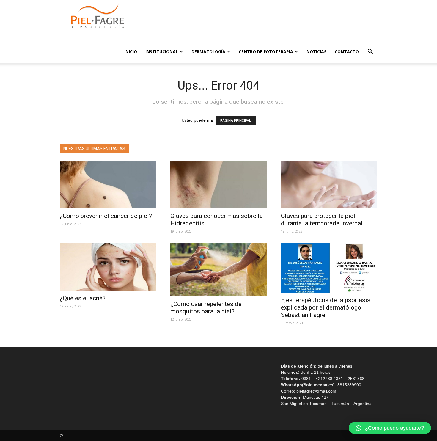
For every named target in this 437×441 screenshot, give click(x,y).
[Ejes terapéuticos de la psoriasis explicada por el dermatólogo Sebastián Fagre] (329, 268)
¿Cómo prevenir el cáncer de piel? (106, 215)
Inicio (130, 51)
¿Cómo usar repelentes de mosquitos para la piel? (206, 307)
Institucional (161, 51)
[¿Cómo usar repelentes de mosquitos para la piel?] (218, 269)
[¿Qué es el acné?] (108, 267)
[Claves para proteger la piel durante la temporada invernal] (329, 184)
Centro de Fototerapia (266, 51)
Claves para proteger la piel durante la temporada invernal (322, 219)
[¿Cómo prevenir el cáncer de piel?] (108, 184)
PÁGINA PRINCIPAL (235, 120)
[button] (370, 52)
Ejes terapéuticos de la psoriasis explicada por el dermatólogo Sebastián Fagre (325, 307)
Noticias (316, 51)
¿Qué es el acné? (84, 298)
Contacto (347, 51)
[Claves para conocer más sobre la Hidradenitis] (218, 184)
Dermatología (208, 51)
